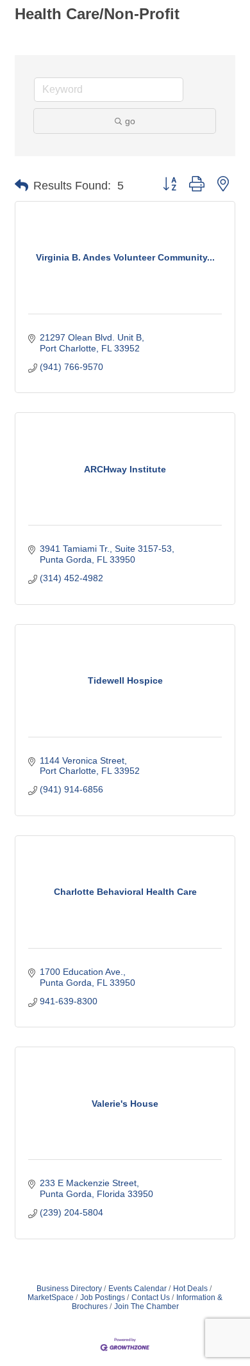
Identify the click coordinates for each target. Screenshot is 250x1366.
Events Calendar (137, 1288)
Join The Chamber (146, 1306)
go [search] (130, 121)
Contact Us (150, 1297)
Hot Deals (190, 1288)
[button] (21, 185)
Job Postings (102, 1297)
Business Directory (69, 1288)
